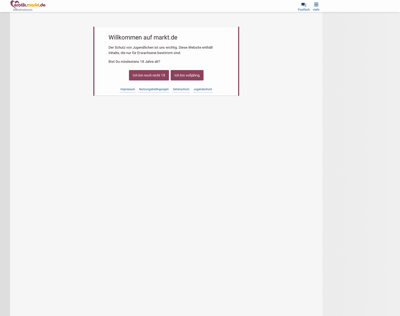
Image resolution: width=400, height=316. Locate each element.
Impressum (127, 89)
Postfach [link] (304, 9)
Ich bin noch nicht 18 (149, 75)
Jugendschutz (203, 89)
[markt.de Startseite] (27, 4)
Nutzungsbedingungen (154, 89)
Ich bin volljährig (187, 75)
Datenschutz (181, 89)
